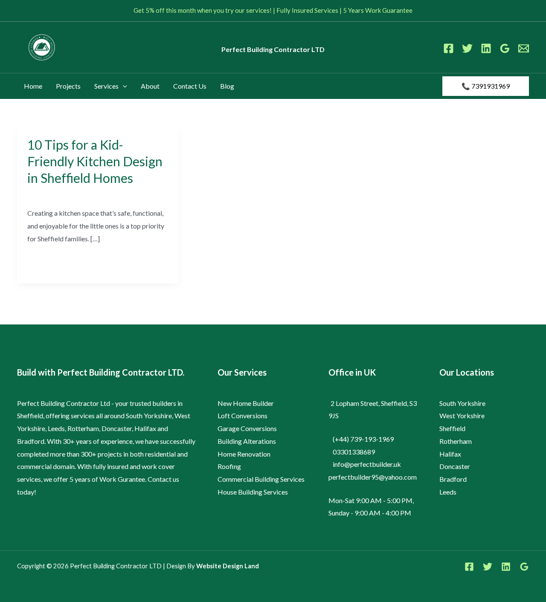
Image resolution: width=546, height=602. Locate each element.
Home (33, 86)
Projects (68, 86)
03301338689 (354, 452)
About (150, 86)
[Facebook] (448, 48)
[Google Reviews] (505, 48)
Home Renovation (244, 454)
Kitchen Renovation (55, 194)
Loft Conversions (242, 415)
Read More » (46, 261)
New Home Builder (246, 403)
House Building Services (253, 492)
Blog (227, 86)
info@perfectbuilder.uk (367, 464)
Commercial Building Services (261, 479)
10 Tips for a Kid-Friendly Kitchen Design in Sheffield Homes (95, 161)
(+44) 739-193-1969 (363, 439)
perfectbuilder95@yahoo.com (372, 477)
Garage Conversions (247, 428)
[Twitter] (467, 48)
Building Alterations (247, 441)
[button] (123, 86)
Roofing (229, 466)
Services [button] (106, 86)
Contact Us (189, 86)
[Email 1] (523, 48)
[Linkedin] (486, 48)
